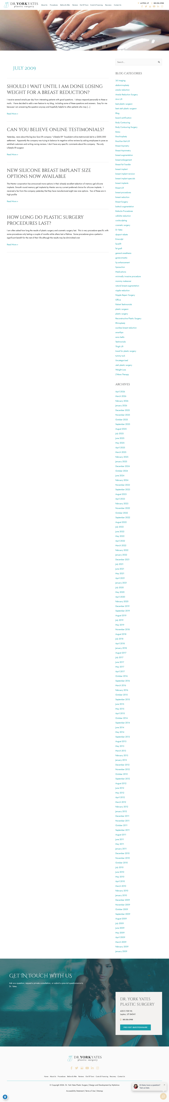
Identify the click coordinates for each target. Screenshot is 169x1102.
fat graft (118, 248)
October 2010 (121, 862)
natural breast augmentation (127, 285)
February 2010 (121, 890)
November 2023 (122, 484)
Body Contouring (122, 122)
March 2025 (120, 452)
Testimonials (120, 341)
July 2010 (119, 867)
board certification (123, 117)
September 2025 (122, 424)
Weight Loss (120, 369)
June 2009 (119, 927)
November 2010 (122, 858)
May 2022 (119, 536)
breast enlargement (123, 159)
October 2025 (121, 419)
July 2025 (119, 433)
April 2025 (120, 447)
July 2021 (119, 564)
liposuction (120, 267)
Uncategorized (121, 360)
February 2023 (121, 503)
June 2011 (119, 839)
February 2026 (121, 400)
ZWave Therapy (122, 374)
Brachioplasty (121, 136)
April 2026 (120, 391)
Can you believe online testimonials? (55, 130)
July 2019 (119, 620)
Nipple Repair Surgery (125, 295)
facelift (118, 243)
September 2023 (122, 489)
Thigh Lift (119, 346)
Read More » (12, 114)
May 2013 (119, 746)
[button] (135, 1027)
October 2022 (121, 512)
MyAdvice (115, 1085)
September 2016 (122, 680)
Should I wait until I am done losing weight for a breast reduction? (55, 89)
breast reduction (122, 197)
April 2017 (120, 671)
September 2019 (122, 610)
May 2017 (119, 666)
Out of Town (84, 5)
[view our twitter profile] (146, 6)
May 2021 (119, 573)
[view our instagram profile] (162, 6)
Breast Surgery (121, 201)
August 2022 (121, 522)
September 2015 (122, 699)
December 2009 (122, 899)
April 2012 (120, 797)
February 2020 (121, 601)
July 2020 (119, 587)
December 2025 (122, 410)
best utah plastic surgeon (126, 108)
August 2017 (120, 652)
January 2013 (121, 760)
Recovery (108, 5)
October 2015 (121, 694)
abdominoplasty (122, 85)
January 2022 (121, 554)
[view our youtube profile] (154, 6)
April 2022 (120, 540)
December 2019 (122, 606)
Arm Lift (118, 99)
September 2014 (122, 722)
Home (46, 1076)
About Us (44, 5)
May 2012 (119, 792)
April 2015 (120, 713)
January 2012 (121, 811)
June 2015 (119, 704)
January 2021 (121, 582)
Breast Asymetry (122, 145)
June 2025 (119, 438)
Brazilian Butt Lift (122, 141)
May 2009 (120, 932)
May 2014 (119, 732)
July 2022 (119, 526)
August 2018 (120, 634)
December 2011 (122, 816)
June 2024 (119, 475)
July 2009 (119, 923)
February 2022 (121, 550)
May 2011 (119, 844)
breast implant (121, 169)
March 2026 (120, 396)
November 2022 (122, 508)
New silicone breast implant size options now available (49, 173)
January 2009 (121, 951)
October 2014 (121, 718)
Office (118, 299)
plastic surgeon (121, 309)
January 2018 (121, 648)
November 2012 (122, 769)
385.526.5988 (158, 3)
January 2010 (121, 895)
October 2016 (121, 676)
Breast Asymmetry (123, 150)
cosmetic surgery (122, 225)
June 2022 (119, 531)
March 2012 (120, 802)
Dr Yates (118, 229)
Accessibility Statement (75, 1091)
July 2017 (119, 657)
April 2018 (120, 643)
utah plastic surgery (123, 365)
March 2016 (120, 685)
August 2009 (121, 918)
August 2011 (120, 834)
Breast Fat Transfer (123, 164)
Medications (120, 271)
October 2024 (121, 470)
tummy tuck (120, 355)
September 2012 (122, 778)
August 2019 (120, 615)
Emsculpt (119, 239)
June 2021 (119, 568)
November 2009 (122, 904)
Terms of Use (90, 1091)
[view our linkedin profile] (158, 6)
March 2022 (120, 545)
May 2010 (119, 876)
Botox (117, 131)
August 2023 (121, 494)
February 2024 (121, 480)
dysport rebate (121, 234)
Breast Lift (119, 187)
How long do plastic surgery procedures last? (45, 220)
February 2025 (121, 456)
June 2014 (119, 727)
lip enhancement (122, 262)
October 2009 (121, 909)
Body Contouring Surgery (126, 127)
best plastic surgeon (123, 103)
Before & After (65, 5)
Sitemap (100, 1091)
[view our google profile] (150, 6)
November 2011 (122, 820)
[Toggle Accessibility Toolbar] (5, 1097)
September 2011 (122, 830)
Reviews (75, 5)
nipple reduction (122, 290)
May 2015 (119, 708)
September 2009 (122, 914)
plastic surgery (121, 313)
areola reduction (122, 89)
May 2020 (120, 592)
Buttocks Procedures (124, 211)
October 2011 (121, 825)
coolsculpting (121, 220)
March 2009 (120, 942)
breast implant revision (125, 173)
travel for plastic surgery (125, 351)
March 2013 (120, 750)
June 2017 (119, 662)
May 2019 (119, 624)
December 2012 (122, 764)
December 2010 (122, 853)
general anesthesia (123, 253)
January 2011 (121, 848)
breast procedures (123, 192)
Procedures (54, 5)
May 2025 (119, 442)
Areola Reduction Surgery (126, 94)
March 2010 (120, 886)
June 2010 (119, 871)
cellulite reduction (123, 215)
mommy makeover (123, 281)
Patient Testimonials (123, 304)
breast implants (121, 183)
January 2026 (121, 405)
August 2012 (120, 783)
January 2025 (121, 461)
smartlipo (119, 332)
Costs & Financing (96, 5)
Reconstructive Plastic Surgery (128, 318)
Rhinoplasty (120, 323)
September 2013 (122, 736)
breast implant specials (125, 178)
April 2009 (120, 937)
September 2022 (122, 517)
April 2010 (120, 881)
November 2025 (122, 414)
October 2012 (121, 774)
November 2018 (122, 629)
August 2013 (120, 741)
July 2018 (119, 638)
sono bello (119, 337)
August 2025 (121, 428)
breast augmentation (124, 155)
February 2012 (121, 806)
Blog (117, 113)
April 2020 (120, 596)
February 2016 (121, 690)
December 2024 (122, 466)
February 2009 (121, 946)
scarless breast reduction (126, 327)
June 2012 (119, 788)
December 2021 (122, 559)
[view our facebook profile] (142, 6)
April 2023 (120, 498)
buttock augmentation (124, 206)
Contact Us (117, 5)
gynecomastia (121, 257)
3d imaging (120, 80)
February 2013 (121, 755)
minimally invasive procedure (128, 276)
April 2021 (120, 578)
